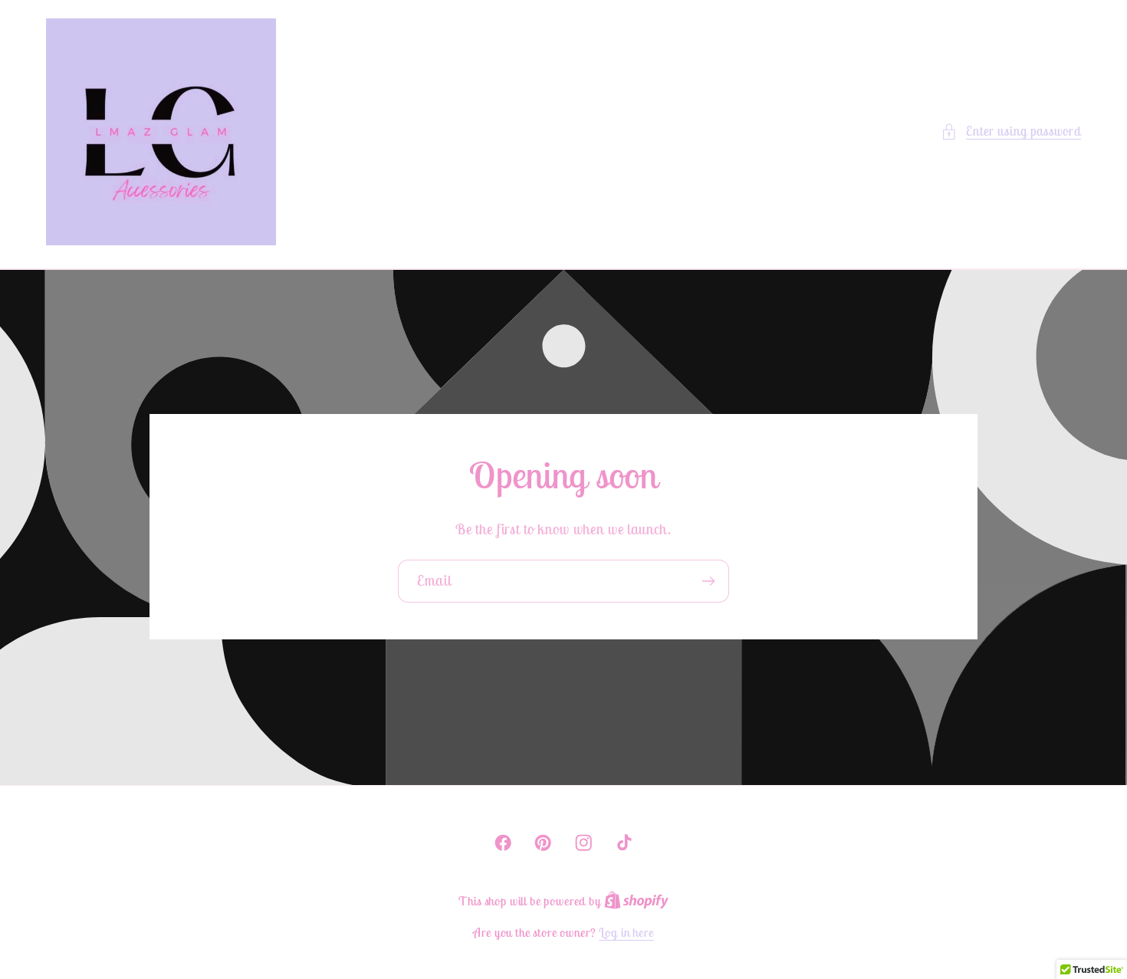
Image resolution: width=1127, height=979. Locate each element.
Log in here (626, 932)
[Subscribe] (708, 581)
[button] (1011, 132)
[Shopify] (636, 900)
